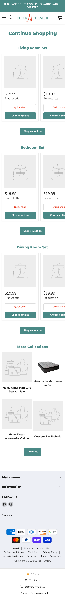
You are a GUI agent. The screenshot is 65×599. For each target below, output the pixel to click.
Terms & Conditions (12, 556)
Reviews (7, 515)
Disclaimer (33, 552)
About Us (28, 548)
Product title (12, 98)
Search (16, 548)
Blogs (43, 556)
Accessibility (56, 556)
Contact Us (43, 548)
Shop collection (32, 131)
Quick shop (20, 107)
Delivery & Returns (14, 552)
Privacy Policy (50, 552)
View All (32, 451)
